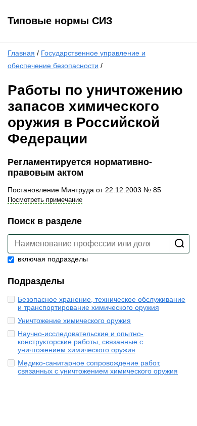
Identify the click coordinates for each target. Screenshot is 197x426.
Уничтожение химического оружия (74, 320)
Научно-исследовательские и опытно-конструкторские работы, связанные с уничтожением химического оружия (80, 342)
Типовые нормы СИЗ (60, 20)
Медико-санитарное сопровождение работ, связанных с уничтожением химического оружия (98, 367)
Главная (21, 53)
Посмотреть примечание (45, 199)
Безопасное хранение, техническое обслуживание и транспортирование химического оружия (101, 303)
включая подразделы (52, 259)
